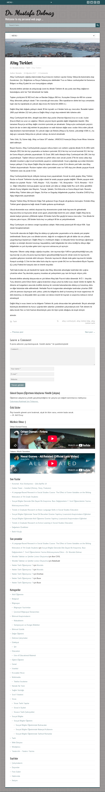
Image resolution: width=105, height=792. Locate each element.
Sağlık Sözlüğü (18, 690)
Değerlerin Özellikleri (20, 527)
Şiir (15, 647)
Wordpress (16, 747)
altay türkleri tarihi (90, 322)
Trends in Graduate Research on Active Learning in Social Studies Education (42, 523)
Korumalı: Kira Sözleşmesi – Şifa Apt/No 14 (29, 484)
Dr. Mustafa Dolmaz (29, 13)
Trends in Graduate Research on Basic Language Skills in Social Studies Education (45, 510)
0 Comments (43, 73)
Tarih (15, 321)
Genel (14, 664)
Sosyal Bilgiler (17, 716)
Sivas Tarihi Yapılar (21, 703)
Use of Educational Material (25, 655)
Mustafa (19, 73)
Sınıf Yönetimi (17, 695)
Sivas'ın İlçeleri (20, 708)
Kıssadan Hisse (18, 673)
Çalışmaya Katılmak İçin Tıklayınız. (24, 401)
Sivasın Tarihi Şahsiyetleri (24, 712)
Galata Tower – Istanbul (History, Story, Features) (31, 488)
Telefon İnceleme (20, 682)
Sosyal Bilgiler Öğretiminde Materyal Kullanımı (34, 729)
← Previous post (16, 332)
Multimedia (16, 677)
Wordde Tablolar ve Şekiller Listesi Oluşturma (30, 557)
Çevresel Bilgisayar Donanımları (26, 612)
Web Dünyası (17, 743)
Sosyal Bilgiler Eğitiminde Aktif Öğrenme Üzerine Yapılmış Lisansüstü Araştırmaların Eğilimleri (49, 519)
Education (16, 651)
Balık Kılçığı (17, 532)
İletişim (15, 780)
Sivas (14, 699)
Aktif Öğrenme (17, 594)
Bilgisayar (16, 603)
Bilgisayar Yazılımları (22, 608)
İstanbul (15, 669)
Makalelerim (18, 621)
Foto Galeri (16, 772)
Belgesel (15, 599)
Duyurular (15, 767)
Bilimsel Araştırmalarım (21, 616)
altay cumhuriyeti (69, 321)
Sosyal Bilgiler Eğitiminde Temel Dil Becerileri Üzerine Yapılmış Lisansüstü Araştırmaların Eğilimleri (51, 514)
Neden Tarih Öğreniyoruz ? (22, 565)
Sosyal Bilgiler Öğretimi (23, 721)
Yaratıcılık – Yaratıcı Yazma (23, 751)
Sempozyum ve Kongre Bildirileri (27, 625)
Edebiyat (15, 642)
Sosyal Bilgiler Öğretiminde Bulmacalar (31, 725)
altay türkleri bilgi (83, 321)
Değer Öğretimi (18, 634)
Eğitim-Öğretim (18, 660)
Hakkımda (16, 776)
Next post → (90, 332)
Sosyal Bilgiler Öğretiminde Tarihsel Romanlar (34, 734)
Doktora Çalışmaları (20, 638)
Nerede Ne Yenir (18, 686)
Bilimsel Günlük (18, 629)
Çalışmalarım (17, 763)
